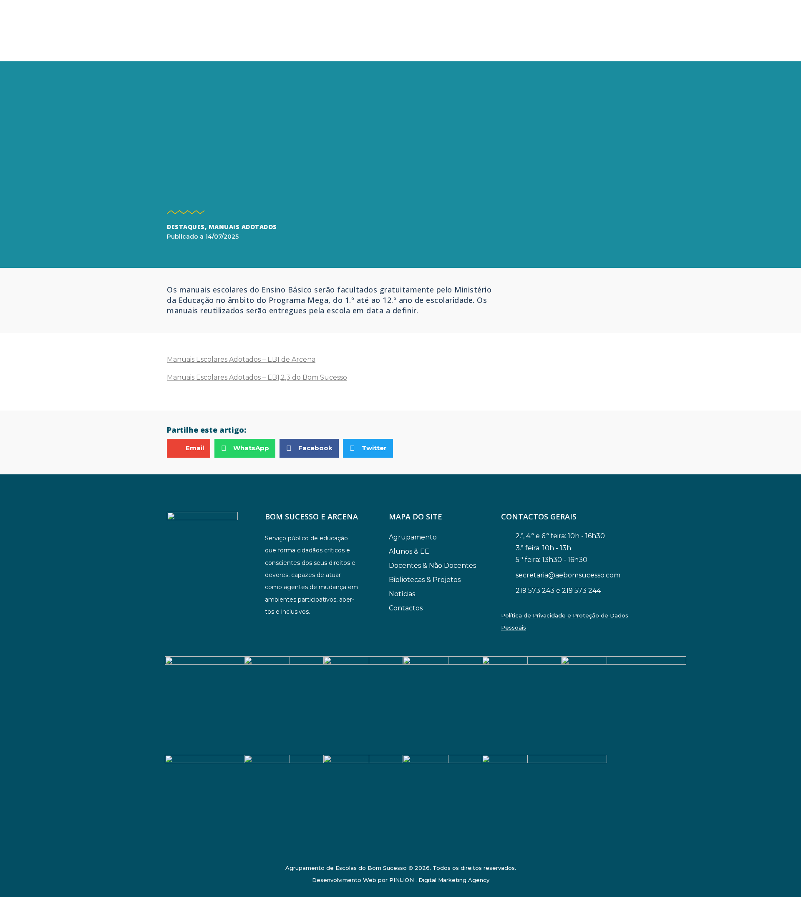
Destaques (186, 227)
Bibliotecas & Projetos (425, 580)
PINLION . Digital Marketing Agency (439, 880)
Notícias (402, 594)
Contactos (406, 608)
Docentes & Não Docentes (432, 565)
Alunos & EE (409, 551)
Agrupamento (413, 537)
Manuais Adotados (243, 227)
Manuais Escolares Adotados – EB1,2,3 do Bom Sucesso (257, 377)
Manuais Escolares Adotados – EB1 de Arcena (241, 359)
